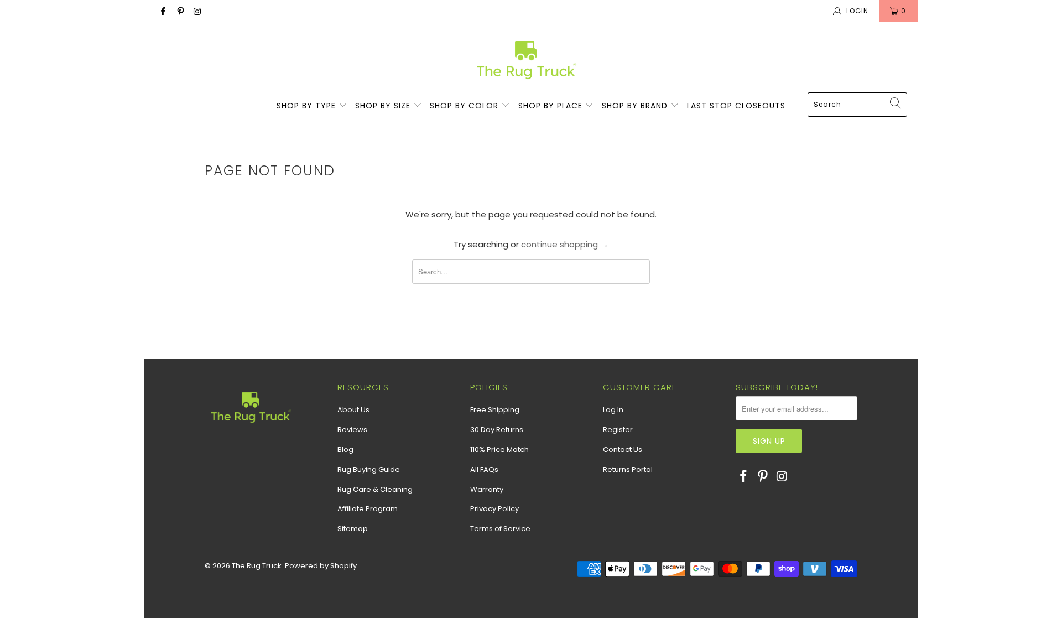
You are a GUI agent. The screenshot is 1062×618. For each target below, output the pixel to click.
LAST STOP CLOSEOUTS (736, 105)
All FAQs (484, 469)
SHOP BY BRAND (636, 105)
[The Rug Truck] (525, 60)
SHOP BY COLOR (465, 105)
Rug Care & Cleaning (375, 489)
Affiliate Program (367, 508)
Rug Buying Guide (368, 469)
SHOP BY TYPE (308, 105)
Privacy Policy (494, 508)
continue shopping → (564, 244)
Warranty (486, 489)
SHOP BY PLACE (551, 105)
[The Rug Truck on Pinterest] (179, 10)
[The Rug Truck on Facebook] (162, 10)
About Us (353, 409)
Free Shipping (494, 409)
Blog (345, 449)
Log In (613, 409)
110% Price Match (499, 449)
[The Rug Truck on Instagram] (197, 10)
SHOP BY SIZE (384, 105)
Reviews (352, 429)
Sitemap (352, 528)
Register (618, 429)
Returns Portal (628, 469)
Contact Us (622, 449)
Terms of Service (500, 528)
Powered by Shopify (321, 565)
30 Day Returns (496, 429)
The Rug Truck (257, 565)
